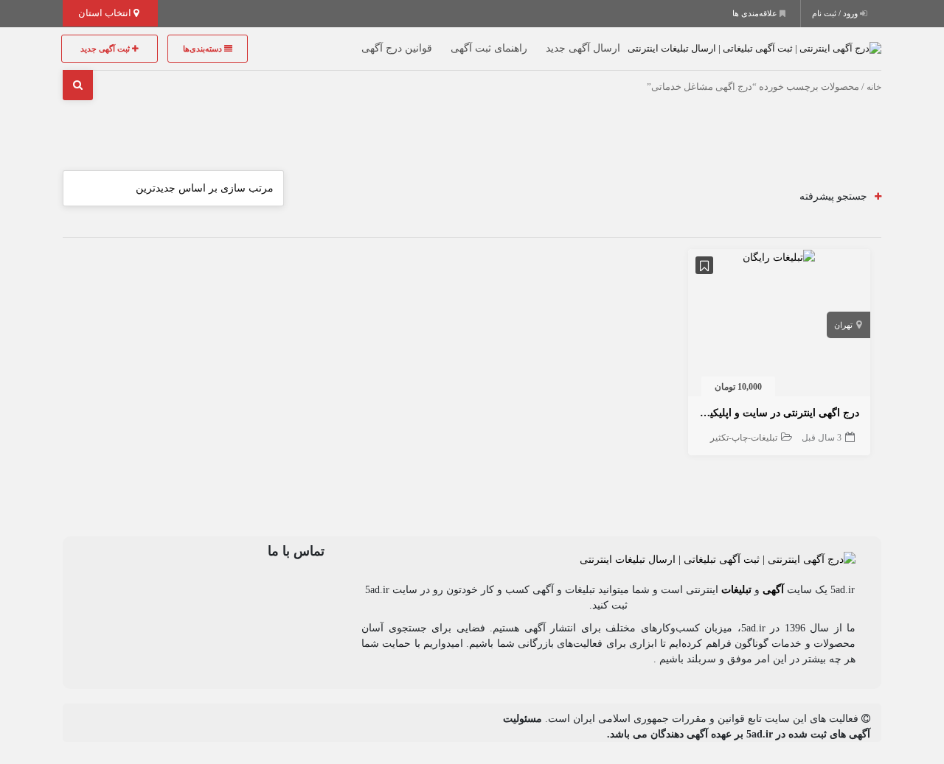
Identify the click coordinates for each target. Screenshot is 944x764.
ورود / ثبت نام (836, 13)
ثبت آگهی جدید (106, 48)
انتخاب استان (105, 12)
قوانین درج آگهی (396, 48)
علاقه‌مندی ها (756, 13)
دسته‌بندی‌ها (203, 48)
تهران (843, 324)
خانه (874, 87)
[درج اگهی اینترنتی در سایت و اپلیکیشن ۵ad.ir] (779, 256)
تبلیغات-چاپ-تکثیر (743, 437)
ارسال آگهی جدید (583, 48)
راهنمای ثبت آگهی (489, 48)
